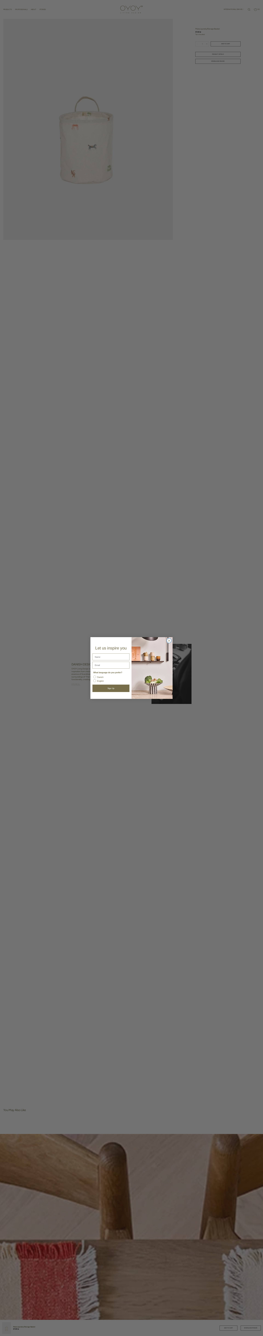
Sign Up (111, 688)
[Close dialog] (169, 640)
